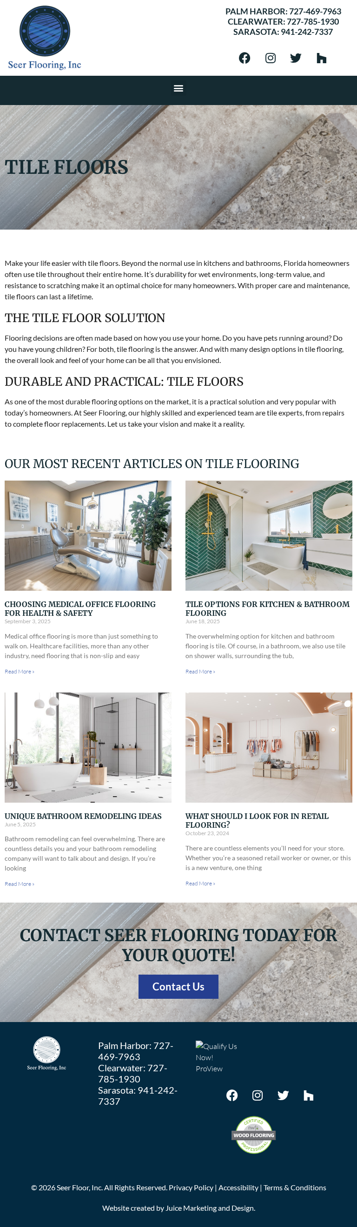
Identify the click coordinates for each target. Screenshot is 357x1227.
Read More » (19, 671)
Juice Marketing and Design (209, 1207)
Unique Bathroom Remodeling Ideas (83, 816)
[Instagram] (270, 57)
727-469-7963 (315, 11)
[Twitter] (296, 57)
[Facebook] (245, 57)
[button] (178, 88)
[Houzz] (321, 57)
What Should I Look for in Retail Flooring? (257, 820)
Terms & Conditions (295, 1187)
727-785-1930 (313, 21)
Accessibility (238, 1187)
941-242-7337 (307, 31)
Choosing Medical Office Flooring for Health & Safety (80, 609)
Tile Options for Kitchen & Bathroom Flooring (267, 609)
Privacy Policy (191, 1187)
